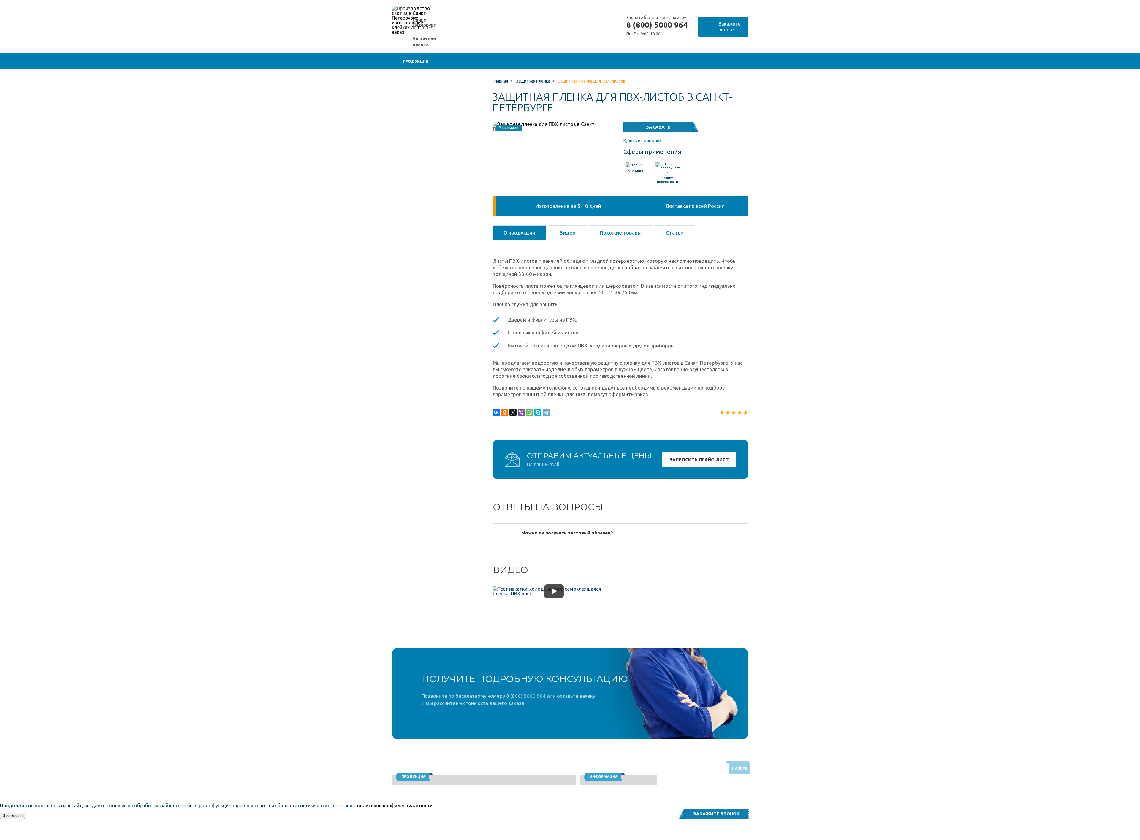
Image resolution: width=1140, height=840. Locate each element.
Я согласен (12, 816)
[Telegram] (546, 412)
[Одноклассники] (504, 412)
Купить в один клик (642, 140)
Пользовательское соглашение (687, 837)
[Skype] (538, 412)
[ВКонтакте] (496, 412)
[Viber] (521, 412)
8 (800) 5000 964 (657, 25)
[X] (513, 412)
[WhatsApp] (529, 412)
